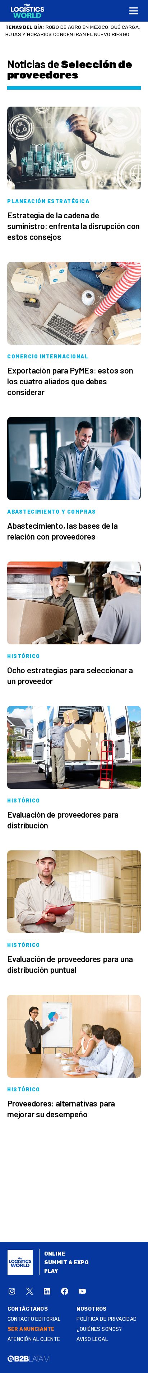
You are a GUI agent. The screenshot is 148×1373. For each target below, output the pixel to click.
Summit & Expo (66, 1263)
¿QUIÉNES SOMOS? (99, 1329)
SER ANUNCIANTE (31, 1329)
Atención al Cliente (34, 1339)
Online (54, 1254)
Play (51, 1271)
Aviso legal (92, 1339)
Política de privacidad (107, 1319)
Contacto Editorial (34, 1319)
